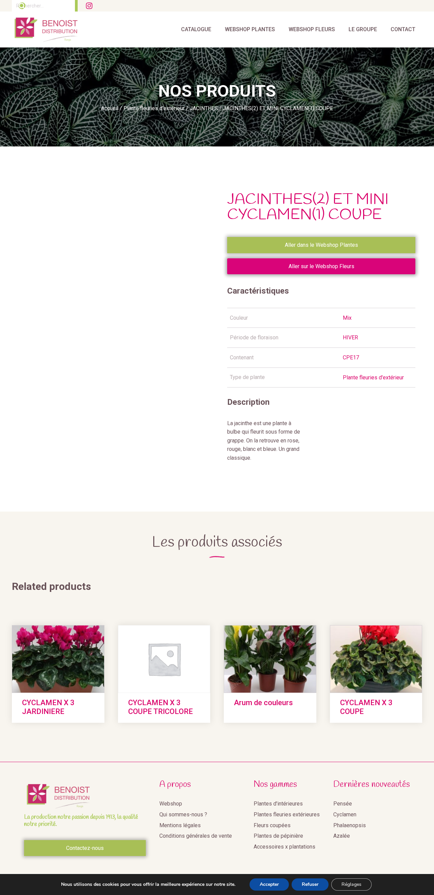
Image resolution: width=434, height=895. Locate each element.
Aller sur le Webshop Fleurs (321, 266)
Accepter (269, 884)
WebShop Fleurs (312, 29)
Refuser (310, 884)
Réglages (351, 884)
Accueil (109, 108)
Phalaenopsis (349, 825)
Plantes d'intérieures (278, 803)
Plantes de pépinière (278, 836)
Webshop (170, 803)
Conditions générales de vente (195, 836)
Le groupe (363, 29)
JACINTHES (204, 108)
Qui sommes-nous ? (183, 814)
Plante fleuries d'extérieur (153, 108)
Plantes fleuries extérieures (287, 814)
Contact (403, 29)
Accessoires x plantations (284, 846)
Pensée (342, 803)
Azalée (341, 836)
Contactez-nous (85, 848)
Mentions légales (180, 825)
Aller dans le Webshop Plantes (321, 245)
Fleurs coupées (272, 825)
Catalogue (196, 29)
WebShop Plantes (250, 29)
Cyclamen (344, 814)
